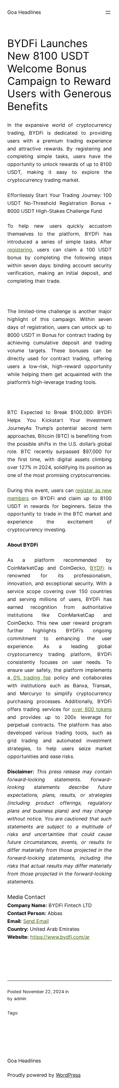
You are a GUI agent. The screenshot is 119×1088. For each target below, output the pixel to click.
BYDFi (97, 568)
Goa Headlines (24, 12)
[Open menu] (108, 12)
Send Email (36, 921)
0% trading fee (30, 678)
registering (19, 250)
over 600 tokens (92, 709)
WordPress (68, 1075)
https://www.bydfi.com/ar (60, 937)
